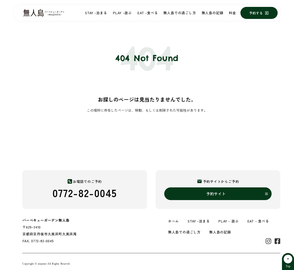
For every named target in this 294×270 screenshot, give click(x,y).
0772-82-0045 (85, 192)
